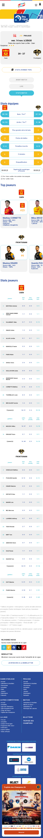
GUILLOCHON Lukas (12, 371)
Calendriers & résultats (22, 25)
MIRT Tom (9, 534)
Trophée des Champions (28, 722)
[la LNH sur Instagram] (3, 647)
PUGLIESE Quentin (11, 478)
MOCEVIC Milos (10, 426)
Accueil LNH (4, 25)
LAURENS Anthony (11, 518)
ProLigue (12, 25)
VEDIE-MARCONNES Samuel (12, 314)
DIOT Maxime (10, 582)
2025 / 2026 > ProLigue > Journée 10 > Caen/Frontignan (15, 26)
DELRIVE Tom (10, 559)
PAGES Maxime (10, 590)
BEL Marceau (10, 510)
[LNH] (21, 4)
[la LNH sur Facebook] (13, 647)
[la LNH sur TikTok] (23, 647)
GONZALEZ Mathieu (12, 470)
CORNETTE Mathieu (12, 387)
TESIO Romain (10, 526)
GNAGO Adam (10, 330)
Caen (6, 58)
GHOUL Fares (10, 362)
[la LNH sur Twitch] (8, 647)
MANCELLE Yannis (11, 346)
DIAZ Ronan (9, 551)
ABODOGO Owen (11, 543)
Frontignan (37, 58)
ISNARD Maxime (11, 486)
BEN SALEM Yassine (12, 403)
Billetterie (28, 717)
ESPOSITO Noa (10, 494)
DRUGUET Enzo (10, 434)
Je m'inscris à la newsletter (20, 663)
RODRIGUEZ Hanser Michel (12, 378)
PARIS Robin (9, 354)
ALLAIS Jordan (10, 338)
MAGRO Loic (10, 502)
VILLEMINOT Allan (11, 322)
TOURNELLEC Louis (12, 395)
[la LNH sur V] (18, 647)
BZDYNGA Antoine (11, 306)
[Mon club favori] (36, 5)
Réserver (21, 832)
